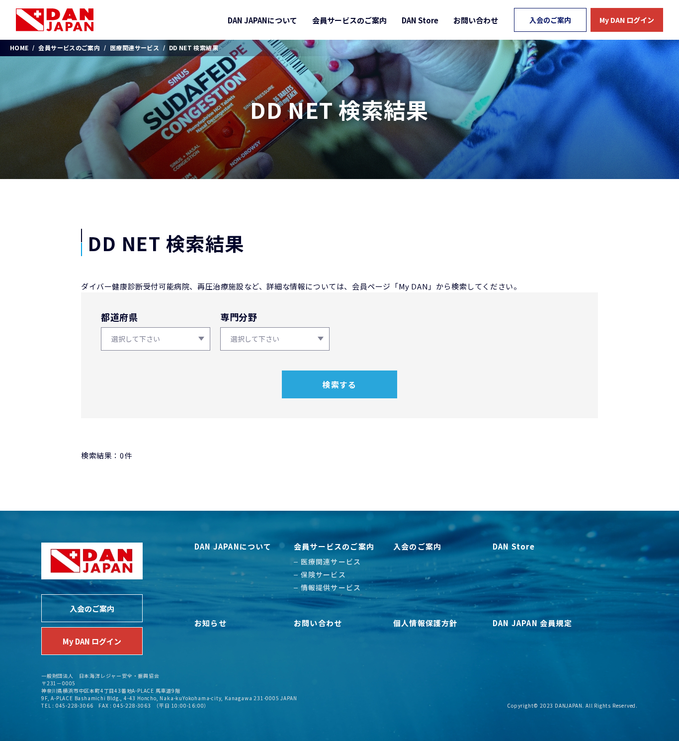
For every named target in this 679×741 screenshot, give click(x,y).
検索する (339, 384)
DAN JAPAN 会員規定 (532, 623)
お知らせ (210, 623)
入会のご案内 (550, 20)
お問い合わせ (475, 20)
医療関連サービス (134, 48)
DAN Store (420, 20)
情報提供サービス (331, 587)
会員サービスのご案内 (349, 20)
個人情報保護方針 (425, 623)
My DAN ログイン (626, 20)
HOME (19, 48)
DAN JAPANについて (262, 20)
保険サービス (323, 574)
